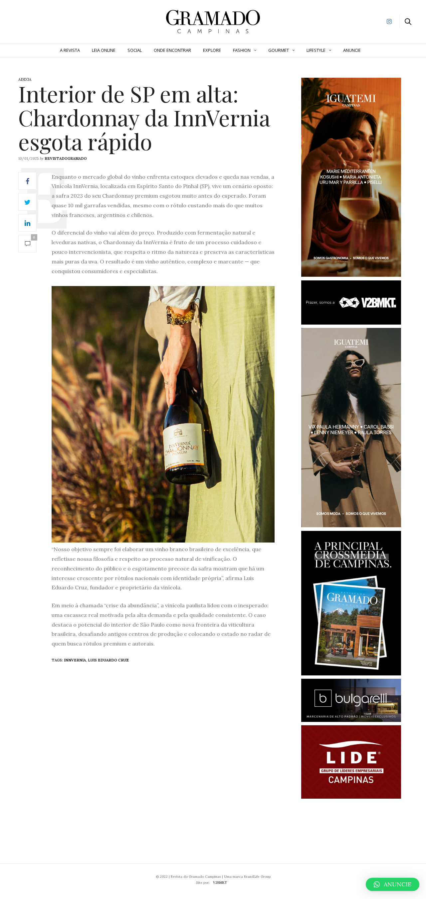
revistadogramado (66, 158)
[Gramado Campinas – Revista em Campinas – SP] (40, 21)
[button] (392, 884)
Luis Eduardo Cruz (108, 660)
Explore (212, 50)
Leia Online (103, 50)
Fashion (242, 50)
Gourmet (278, 50)
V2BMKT (220, 882)
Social (134, 50)
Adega (24, 79)
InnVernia (75, 660)
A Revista (70, 50)
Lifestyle (316, 50)
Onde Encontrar (172, 50)
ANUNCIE (352, 50)
